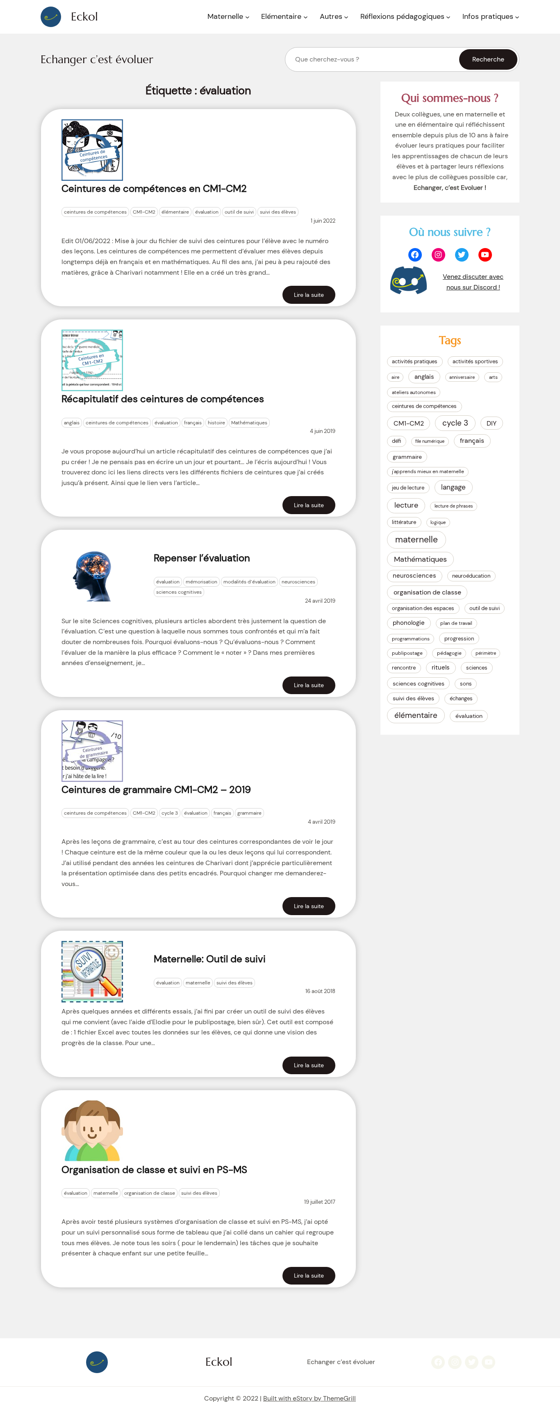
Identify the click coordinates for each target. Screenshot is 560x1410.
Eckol (84, 16)
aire (395, 377)
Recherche (488, 59)
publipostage (407, 653)
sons (466, 683)
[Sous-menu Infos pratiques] (517, 17)
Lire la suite (309, 294)
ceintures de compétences (95, 212)
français (193, 422)
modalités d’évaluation (249, 582)
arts (493, 377)
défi (396, 440)
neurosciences (298, 582)
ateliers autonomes (414, 392)
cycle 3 (170, 813)
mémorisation (201, 582)
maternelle (198, 982)
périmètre (486, 653)
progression (459, 638)
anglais (72, 422)
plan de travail (456, 623)
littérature (404, 522)
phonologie (409, 623)
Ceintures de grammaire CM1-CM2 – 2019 (156, 789)
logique (438, 522)
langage (453, 487)
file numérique (429, 441)
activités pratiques (414, 361)
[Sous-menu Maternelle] (247, 17)
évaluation (207, 212)
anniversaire (462, 377)
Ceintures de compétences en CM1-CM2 (154, 188)
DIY (491, 423)
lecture (406, 505)
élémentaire (175, 212)
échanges (461, 698)
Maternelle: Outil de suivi (210, 958)
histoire (216, 422)
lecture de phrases (454, 506)
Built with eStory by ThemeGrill (309, 1398)
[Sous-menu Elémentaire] (305, 17)
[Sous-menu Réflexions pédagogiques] (448, 17)
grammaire (249, 813)
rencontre (404, 667)
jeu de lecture (408, 487)
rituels (441, 667)
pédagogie (449, 653)
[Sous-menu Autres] (346, 17)
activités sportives (475, 361)
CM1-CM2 (144, 212)
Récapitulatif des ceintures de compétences (162, 398)
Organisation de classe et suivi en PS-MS (154, 1169)
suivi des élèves (278, 212)
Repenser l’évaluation (202, 557)
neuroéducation (471, 575)
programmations (411, 639)
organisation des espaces (423, 608)
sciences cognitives (179, 592)
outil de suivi (239, 212)
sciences (476, 667)
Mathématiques (249, 422)
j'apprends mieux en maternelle (428, 471)
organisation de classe (149, 1193)
